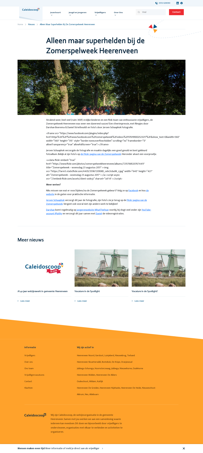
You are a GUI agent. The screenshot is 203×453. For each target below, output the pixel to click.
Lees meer (25, 301)
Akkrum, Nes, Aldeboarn (88, 394)
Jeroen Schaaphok (55, 200)
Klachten (28, 388)
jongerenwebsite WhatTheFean (93, 210)
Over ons (28, 362)
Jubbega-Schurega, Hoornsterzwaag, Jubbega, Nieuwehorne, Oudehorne (110, 368)
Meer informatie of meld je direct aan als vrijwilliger (59, 448)
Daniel (99, 214)
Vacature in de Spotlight (87, 291)
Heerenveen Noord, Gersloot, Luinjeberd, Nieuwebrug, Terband (106, 355)
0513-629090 (164, 3)
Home (20, 24)
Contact (176, 12)
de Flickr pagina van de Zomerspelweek (101, 154)
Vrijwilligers (29, 355)
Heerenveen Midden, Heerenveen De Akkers (97, 375)
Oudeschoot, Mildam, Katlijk (90, 381)
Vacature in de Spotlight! (145, 291)
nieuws (31, 24)
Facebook (133, 191)
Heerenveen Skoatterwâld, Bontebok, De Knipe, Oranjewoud (104, 362)
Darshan (50, 210)
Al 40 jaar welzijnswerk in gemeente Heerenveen (43, 291)
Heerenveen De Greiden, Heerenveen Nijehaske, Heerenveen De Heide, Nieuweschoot (116, 388)
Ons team (29, 368)
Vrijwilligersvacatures (34, 375)
